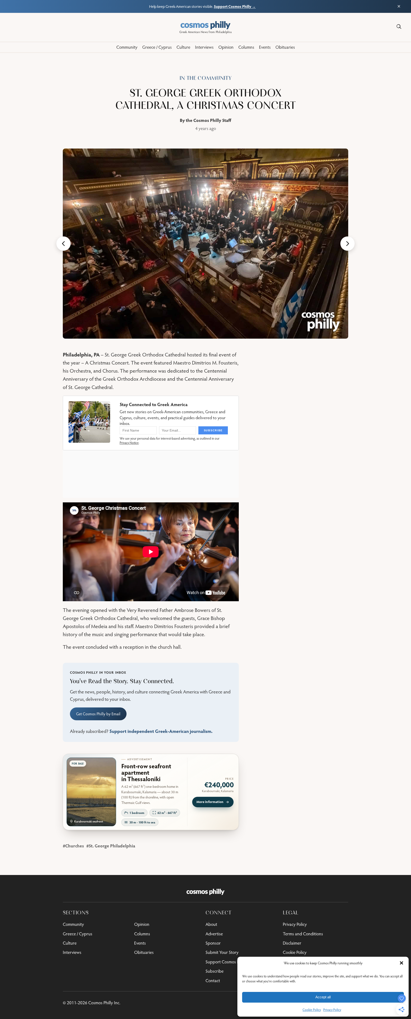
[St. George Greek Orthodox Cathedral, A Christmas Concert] (205, 244)
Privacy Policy (332, 1010)
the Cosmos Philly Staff (208, 120)
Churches (74, 846)
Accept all (323, 997)
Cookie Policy (312, 1010)
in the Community (206, 78)
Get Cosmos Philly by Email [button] (98, 713)
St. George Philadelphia (112, 846)
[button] (401, 963)
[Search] (399, 26)
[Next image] (347, 243)
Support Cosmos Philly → (235, 6)
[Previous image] (63, 243)
